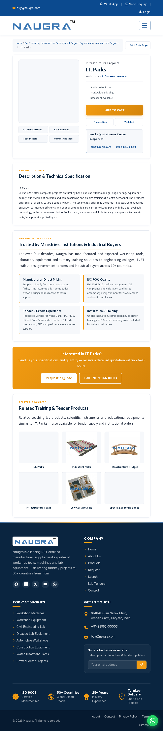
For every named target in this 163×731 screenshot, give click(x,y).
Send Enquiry (138, 4)
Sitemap (144, 725)
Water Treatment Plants (32, 654)
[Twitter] (35, 584)
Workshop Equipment (31, 620)
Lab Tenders (97, 584)
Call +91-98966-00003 (100, 378)
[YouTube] (45, 584)
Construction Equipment (32, 647)
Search (93, 577)
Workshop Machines (30, 613)
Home (19, 43)
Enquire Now (100, 121)
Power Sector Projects (32, 661)
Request (94, 570)
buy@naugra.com (28, 8)
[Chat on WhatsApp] (152, 720)
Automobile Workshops (32, 640)
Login (146, 11)
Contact (93, 590)
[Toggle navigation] (144, 25)
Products (94, 563)
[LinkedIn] (26, 584)
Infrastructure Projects (106, 43)
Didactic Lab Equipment (32, 634)
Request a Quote (59, 378)
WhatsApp (111, 4)
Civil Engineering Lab (30, 627)
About (96, 716)
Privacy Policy (128, 716)
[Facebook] (16, 584)
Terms (146, 716)
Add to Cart (115, 110)
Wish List (129, 121)
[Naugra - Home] (44, 25)
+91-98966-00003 (126, 147)
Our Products (31, 43)
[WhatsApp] (55, 584)
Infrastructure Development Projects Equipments (67, 43)
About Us (94, 556)
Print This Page (138, 45)
